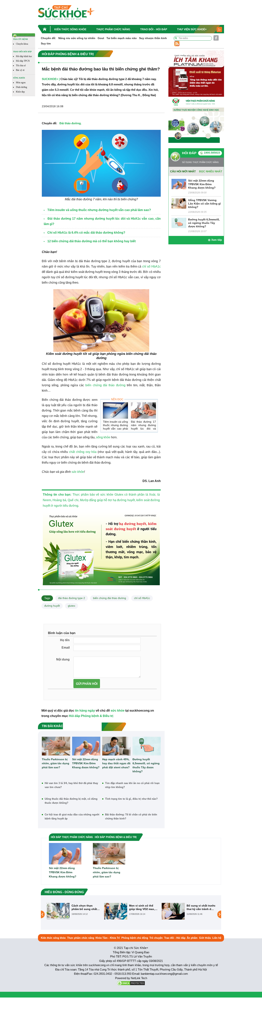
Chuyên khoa (22, 44)
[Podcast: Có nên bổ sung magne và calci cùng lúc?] (173, 914)
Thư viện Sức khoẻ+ (192, 29)
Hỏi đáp (189, 153)
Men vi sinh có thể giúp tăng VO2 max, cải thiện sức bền (84, 907)
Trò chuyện (156, 937)
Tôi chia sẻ (21, 65)
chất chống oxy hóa (82, 451)
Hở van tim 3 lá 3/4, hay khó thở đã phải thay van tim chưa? (71, 785)
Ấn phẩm (192, 937)
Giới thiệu (205, 937)
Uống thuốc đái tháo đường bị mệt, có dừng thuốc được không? (71, 800)
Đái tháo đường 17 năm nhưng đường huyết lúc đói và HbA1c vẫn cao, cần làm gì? (143, 428)
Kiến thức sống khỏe (70, 29)
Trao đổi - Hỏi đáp (153, 29)
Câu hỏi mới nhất (183, 171)
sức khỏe (78, 471)
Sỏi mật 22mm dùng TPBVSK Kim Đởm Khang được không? (86, 763)
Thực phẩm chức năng (113, 29)
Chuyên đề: (48, 38)
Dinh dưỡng (21, 87)
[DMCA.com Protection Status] (131, 982)
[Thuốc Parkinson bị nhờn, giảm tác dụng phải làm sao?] (56, 746)
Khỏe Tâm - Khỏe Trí (108, 937)
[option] (73, 911)
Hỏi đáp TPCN (23, 61)
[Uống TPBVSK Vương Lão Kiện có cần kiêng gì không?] (178, 203)
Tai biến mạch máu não (121, 38)
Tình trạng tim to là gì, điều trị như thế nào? (131, 798)
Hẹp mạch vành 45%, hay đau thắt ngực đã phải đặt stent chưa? (116, 763)
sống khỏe (103, 437)
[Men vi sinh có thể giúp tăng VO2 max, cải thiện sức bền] (58, 911)
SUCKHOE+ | (51, 79)
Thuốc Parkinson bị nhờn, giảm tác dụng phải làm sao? (55, 763)
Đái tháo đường (70, 123)
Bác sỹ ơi (20, 70)
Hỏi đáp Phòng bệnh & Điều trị (91, 716)
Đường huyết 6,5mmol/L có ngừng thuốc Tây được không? (146, 765)
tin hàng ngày (85, 710)
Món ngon (21, 82)
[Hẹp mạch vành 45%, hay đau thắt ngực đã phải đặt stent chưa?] (116, 746)
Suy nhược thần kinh (153, 38)
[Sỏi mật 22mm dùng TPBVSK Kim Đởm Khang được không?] (86, 746)
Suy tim (46, 43)
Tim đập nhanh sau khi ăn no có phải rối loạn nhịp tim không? (132, 785)
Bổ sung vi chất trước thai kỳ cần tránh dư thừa (143, 907)
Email (66, 647)
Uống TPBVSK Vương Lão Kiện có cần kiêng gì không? (204, 204)
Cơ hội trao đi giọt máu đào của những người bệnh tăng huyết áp (72, 816)
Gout (101, 38)
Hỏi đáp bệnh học (24, 56)
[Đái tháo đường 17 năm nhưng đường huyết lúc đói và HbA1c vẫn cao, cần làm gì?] (143, 410)
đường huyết (52, 605)
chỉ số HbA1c (151, 266)
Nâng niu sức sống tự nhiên (76, 38)
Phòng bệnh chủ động (134, 937)
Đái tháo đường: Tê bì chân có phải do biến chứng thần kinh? (131, 816)
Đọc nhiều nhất (210, 171)
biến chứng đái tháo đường (105, 385)
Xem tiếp (216, 239)
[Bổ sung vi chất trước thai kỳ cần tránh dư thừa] (115, 911)
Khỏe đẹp (20, 91)
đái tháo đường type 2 (71, 598)
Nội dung (63, 659)
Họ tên (65, 640)
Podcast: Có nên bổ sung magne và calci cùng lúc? (200, 907)
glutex (71, 605)
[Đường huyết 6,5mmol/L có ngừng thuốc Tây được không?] (147, 746)
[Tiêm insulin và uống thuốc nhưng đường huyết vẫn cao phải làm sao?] (115, 410)
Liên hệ (216, 937)
